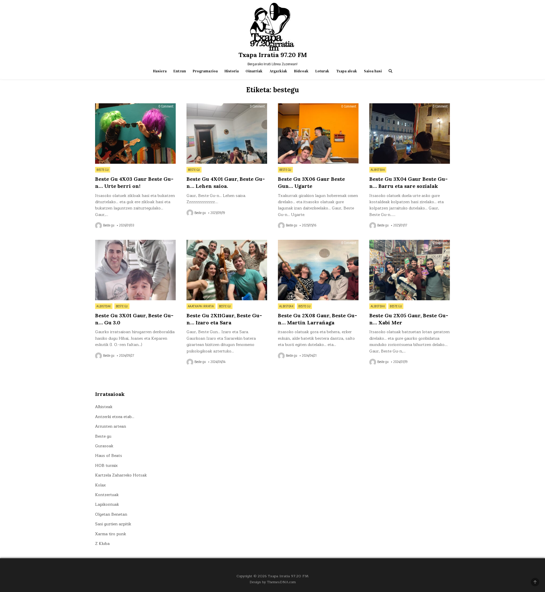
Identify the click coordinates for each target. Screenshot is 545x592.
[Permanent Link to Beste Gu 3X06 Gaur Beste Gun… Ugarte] (318, 133)
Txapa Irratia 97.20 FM (272, 55)
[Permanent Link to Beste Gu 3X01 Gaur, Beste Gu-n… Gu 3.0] (135, 270)
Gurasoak (104, 446)
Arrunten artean (110, 426)
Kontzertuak (107, 495)
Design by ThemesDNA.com (273, 582)
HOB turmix (106, 465)
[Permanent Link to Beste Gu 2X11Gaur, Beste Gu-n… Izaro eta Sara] (226, 270)
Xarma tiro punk (110, 534)
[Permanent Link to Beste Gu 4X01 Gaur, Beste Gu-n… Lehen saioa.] (226, 133)
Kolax (100, 485)
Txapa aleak (346, 71)
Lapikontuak (107, 504)
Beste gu (103, 169)
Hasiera (160, 71)
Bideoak (301, 71)
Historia (232, 71)
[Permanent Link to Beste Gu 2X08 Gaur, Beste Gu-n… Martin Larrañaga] (318, 270)
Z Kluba (102, 543)
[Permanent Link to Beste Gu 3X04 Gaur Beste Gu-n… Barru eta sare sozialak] (409, 133)
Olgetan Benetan (111, 514)
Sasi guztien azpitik (113, 524)
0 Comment (165, 106)
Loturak (322, 71)
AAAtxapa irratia (201, 306)
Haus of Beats (108, 455)
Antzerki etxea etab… (114, 416)
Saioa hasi (373, 71)
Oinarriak (254, 71)
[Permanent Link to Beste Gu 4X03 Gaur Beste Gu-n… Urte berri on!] (135, 133)
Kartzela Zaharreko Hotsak (121, 475)
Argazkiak (278, 71)
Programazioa (205, 71)
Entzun (179, 71)
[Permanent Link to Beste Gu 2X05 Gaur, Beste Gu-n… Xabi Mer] (409, 270)
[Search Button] (390, 71)
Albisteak (378, 169)
